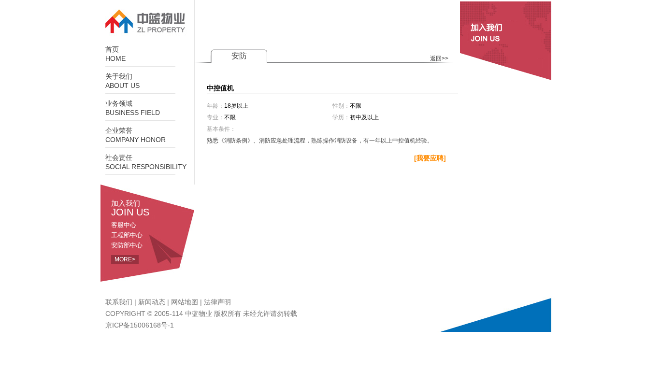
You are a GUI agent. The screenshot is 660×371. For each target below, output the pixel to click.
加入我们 (130, 207)
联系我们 (118, 302)
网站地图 (184, 302)
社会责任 (146, 162)
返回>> (439, 58)
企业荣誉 (135, 135)
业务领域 (132, 108)
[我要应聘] (430, 158)
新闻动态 (151, 302)
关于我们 (122, 81)
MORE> (125, 259)
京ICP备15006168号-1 (139, 325)
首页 (115, 54)
